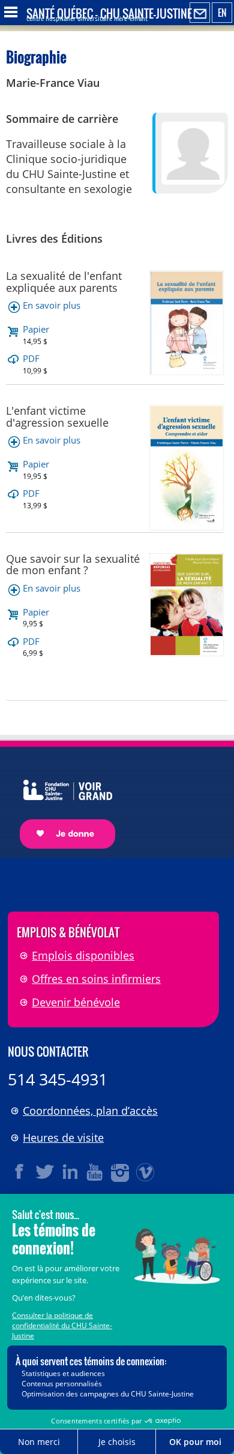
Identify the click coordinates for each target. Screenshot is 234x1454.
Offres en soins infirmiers (96, 979)
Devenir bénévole (76, 1002)
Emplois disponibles (83, 955)
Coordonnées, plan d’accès (90, 1110)
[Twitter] (45, 1172)
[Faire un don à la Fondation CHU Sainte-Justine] (61, 803)
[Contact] (199, 13)
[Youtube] (95, 1172)
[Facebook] (20, 1172)
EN (222, 12)
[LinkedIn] (70, 1172)
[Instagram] (121, 1172)
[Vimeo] (146, 1172)
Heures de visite (63, 1137)
